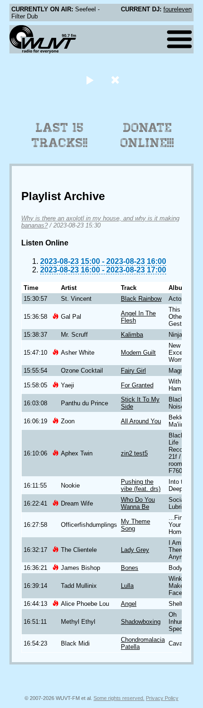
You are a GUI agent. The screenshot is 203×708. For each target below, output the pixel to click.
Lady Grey (135, 549)
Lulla (127, 585)
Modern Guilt (138, 352)
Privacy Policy (162, 698)
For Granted (137, 385)
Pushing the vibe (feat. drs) (141, 485)
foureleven (177, 9)
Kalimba (132, 334)
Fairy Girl (133, 370)
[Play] (89, 79)
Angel (128, 603)
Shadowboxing (141, 621)
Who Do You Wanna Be (138, 503)
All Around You (141, 421)
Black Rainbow (141, 298)
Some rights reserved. (118, 698)
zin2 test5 (134, 453)
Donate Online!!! (147, 135)
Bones (129, 567)
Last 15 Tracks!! (60, 135)
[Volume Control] (116, 79)
